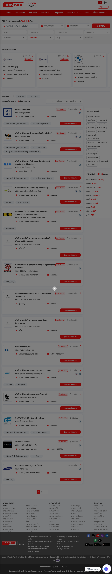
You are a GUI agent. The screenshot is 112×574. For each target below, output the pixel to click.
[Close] (54, 289)
